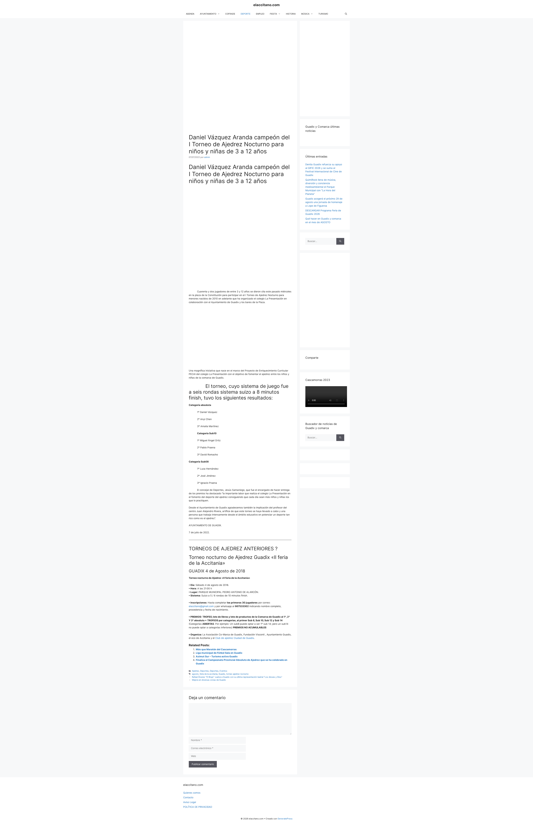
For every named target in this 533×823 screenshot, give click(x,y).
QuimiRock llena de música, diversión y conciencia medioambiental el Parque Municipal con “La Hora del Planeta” (320, 186)
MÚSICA (305, 13)
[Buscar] (340, 241)
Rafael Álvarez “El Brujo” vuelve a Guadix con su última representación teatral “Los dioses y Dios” (237, 677)
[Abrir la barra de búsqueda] (346, 14)
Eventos (223, 671)
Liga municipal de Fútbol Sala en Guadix (219, 652)
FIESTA (273, 13)
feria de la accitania (209, 674)
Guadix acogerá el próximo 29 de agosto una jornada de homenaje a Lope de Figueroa (323, 202)
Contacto (188, 797)
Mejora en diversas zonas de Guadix (209, 680)
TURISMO (323, 13)
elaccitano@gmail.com (201, 606)
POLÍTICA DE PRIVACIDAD (197, 807)
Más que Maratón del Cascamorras (216, 649)
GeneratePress (285, 818)
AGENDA (190, 13)
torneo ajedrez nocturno (237, 674)
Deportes (204, 671)
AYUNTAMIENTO (208, 13)
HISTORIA (291, 13)
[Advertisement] (326, 68)
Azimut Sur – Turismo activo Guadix (217, 656)
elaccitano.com (266, 5)
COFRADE (230, 13)
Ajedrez (195, 671)
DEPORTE (245, 13)
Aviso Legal (189, 802)
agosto (195, 674)
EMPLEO (260, 13)
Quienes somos (191, 792)
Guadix (222, 674)
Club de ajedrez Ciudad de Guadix (234, 638)
